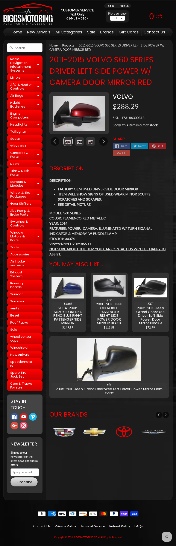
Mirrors (26, 78)
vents (14, 308)
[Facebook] (14, 417)
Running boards (16, 285)
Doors (26, 164)
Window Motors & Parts (26, 236)
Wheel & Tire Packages (26, 194)
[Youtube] (23, 417)
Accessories (20, 254)
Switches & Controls (19, 223)
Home (16, 32)
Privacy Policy (65, 526)
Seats (15, 138)
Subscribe (24, 482)
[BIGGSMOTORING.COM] (28, 14)
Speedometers (21, 363)
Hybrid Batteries (26, 104)
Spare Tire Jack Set (18, 374)
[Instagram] (23, 425)
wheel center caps (20, 338)
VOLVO (123, 96)
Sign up (124, 5)
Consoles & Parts (26, 154)
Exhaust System (16, 274)
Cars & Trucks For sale (21, 385)
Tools (14, 247)
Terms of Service (92, 526)
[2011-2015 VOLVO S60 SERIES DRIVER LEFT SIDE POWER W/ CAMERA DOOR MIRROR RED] (68, 141)
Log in (110, 5)
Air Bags (26, 96)
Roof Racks (19, 322)
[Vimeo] (33, 417)
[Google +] (14, 425)
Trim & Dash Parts (19, 172)
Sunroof (16, 294)
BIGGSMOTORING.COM (86, 537)
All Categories (68, 32)
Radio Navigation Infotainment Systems (26, 65)
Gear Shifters (20, 203)
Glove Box (18, 145)
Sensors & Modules (26, 183)
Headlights (26, 125)
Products (68, 45)
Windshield (18, 347)
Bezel (14, 315)
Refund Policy (119, 526)
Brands (107, 32)
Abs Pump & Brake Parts (20, 212)
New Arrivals (38, 32)
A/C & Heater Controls (26, 86)
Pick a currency (117, 13)
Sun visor (17, 301)
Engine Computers (19, 115)
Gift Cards (129, 32)
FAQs (138, 526)
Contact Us (154, 32)
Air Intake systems (17, 263)
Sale (91, 32)
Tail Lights (18, 131)
